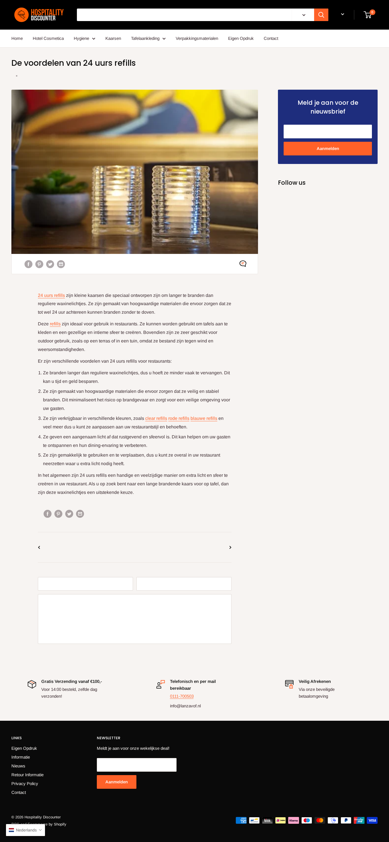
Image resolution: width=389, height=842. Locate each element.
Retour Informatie (27, 774)
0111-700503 (182, 696)
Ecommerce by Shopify (47, 824)
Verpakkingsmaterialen (197, 38)
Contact (271, 38)
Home (17, 38)
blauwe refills (204, 418)
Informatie (20, 757)
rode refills (178, 418)
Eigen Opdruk (241, 38)
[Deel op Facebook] (28, 264)
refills (55, 323)
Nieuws (18, 765)
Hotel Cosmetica (48, 38)
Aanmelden (328, 148)
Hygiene (81, 38)
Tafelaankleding (145, 38)
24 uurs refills (51, 295)
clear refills (156, 418)
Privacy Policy (24, 783)
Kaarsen (113, 38)
